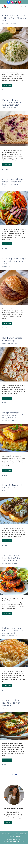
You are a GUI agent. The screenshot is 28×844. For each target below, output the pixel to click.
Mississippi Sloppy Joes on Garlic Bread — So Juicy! (13, 487)
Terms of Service (14, 836)
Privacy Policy (13, 834)
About (4, 834)
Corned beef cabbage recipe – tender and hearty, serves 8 (12, 181)
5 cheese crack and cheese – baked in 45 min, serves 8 (12, 630)
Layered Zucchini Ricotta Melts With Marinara (11, 703)
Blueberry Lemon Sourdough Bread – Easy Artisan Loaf (11, 102)
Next (16, 774)
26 (13, 774)
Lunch (5, 690)
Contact (23, 834)
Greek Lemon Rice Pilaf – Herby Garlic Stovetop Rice (14, 18)
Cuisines (6, 402)
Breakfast (6, 169)
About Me (8, 822)
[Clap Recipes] (6, 6)
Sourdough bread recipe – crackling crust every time (14, 261)
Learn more (7, 85)
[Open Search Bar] (15, 6)
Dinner (5, 90)
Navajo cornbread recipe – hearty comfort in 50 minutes (14, 415)
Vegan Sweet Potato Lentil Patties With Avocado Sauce (12, 558)
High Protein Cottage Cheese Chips (12, 339)
